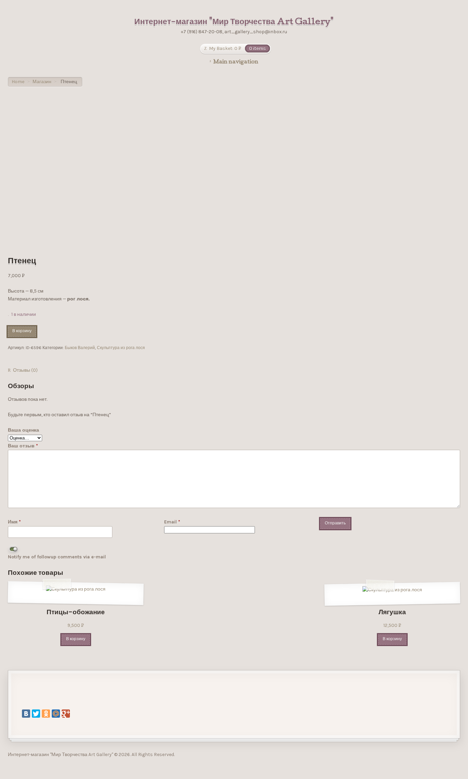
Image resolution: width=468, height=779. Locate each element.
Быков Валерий (80, 347)
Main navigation (235, 62)
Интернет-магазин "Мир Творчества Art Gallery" (234, 22)
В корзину (22, 331)
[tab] (23, 370)
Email (172, 522)
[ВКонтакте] (26, 713)
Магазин (42, 82)
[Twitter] (36, 713)
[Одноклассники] (46, 713)
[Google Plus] (66, 713)
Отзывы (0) (25, 370)
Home (18, 82)
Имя (14, 522)
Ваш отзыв (23, 446)
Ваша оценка (23, 430)
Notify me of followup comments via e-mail (57, 557)
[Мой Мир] (56, 713)
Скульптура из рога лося (121, 347)
